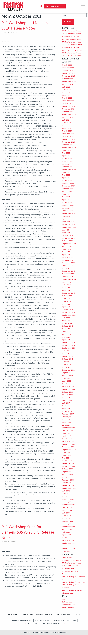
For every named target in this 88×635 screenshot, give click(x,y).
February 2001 (68, 521)
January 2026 (67, 70)
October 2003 (67, 469)
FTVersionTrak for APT (71, 571)
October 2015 (67, 296)
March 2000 (67, 538)
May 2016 (66, 288)
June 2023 (66, 150)
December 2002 (68, 485)
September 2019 (69, 227)
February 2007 (68, 414)
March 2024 (67, 131)
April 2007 (66, 408)
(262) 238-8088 (33, 623)
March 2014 (67, 323)
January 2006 (68, 425)
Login (77, 614)
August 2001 (67, 510)
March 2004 (67, 461)
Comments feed (68, 605)
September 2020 (69, 213)
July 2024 (66, 120)
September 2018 (69, 244)
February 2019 (68, 233)
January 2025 (67, 103)
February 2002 (68, 499)
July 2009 (66, 378)
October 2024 (67, 112)
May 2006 (66, 419)
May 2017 (66, 268)
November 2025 (68, 76)
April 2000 (66, 535)
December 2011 (68, 342)
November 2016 (68, 274)
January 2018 (67, 260)
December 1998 (68, 549)
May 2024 (66, 125)
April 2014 (66, 320)
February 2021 (68, 205)
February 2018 (68, 257)
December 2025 (68, 73)
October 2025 (67, 79)
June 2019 (66, 230)
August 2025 (67, 84)
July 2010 (66, 362)
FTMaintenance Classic (71, 560)
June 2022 (66, 172)
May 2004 (66, 458)
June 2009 (66, 381)
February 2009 (68, 386)
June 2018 (66, 249)
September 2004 (69, 450)
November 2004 (68, 447)
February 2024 (68, 134)
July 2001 (66, 513)
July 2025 (66, 87)
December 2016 (68, 271)
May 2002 (66, 496)
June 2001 (66, 516)
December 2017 (68, 263)
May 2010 (66, 367)
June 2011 (66, 351)
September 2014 (69, 315)
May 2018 (66, 252)
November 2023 (68, 142)
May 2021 (66, 197)
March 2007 (67, 411)
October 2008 (67, 392)
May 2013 (66, 329)
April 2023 (66, 156)
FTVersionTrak (68, 568)
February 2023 (68, 161)
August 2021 (67, 191)
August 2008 (67, 395)
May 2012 (66, 337)
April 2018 (66, 255)
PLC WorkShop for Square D (74, 582)
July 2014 (66, 318)
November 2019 (68, 224)
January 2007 (68, 417)
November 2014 (68, 312)
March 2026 (67, 65)
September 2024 (69, 114)
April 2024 (66, 128)
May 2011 (66, 353)
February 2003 (68, 480)
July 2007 (66, 403)
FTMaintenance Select (71, 563)
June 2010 (66, 365)
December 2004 (68, 444)
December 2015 (68, 293)
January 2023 (67, 164)
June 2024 (66, 123)
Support (12, 614)
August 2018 (67, 246)
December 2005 (68, 428)
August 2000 (67, 529)
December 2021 (68, 186)
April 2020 (66, 219)
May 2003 (66, 477)
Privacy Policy (44, 614)
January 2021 (67, 208)
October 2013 (67, 326)
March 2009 (67, 384)
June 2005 (66, 433)
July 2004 (66, 452)
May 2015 (66, 304)
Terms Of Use (63, 614)
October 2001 (67, 507)
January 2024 (68, 136)
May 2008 (66, 397)
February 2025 (68, 101)
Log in (64, 599)
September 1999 (69, 543)
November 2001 (68, 505)
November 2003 (68, 466)
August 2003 (67, 474)
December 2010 (68, 356)
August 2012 (67, 334)
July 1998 (66, 551)
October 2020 (67, 211)
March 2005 (67, 439)
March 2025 (67, 98)
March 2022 (67, 180)
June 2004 (66, 455)
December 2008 (68, 389)
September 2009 (69, 373)
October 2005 (67, 430)
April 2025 (66, 95)
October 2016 (67, 277)
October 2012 (67, 332)
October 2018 (67, 241)
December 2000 (68, 527)
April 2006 (66, 422)
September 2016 (69, 279)
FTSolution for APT (70, 566)
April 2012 (66, 340)
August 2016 (67, 282)
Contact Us (27, 614)
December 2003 (68, 463)
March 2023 (67, 158)
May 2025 (66, 92)
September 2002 (69, 488)
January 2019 (67, 235)
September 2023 (69, 147)
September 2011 (68, 348)
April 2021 (66, 200)
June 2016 (66, 285)
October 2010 (67, 359)
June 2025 (66, 90)
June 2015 (66, 301)
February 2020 (68, 222)
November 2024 (68, 109)
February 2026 (68, 68)
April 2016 (66, 290)
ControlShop (67, 557)
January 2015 (67, 310)
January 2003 (68, 483)
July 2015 (66, 298)
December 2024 (68, 106)
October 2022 (67, 167)
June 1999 (66, 546)
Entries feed (67, 602)
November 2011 (68, 345)
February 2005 (68, 441)
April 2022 (66, 178)
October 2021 (67, 189)
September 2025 (69, 81)
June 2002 (66, 494)
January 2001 (67, 524)
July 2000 (66, 532)
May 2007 (66, 406)
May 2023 (66, 153)
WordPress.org (68, 607)
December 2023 (68, 139)
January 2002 (68, 502)
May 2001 (66, 518)
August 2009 (67, 375)
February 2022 (68, 183)
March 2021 (67, 202)
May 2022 (66, 175)
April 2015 (66, 307)
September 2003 (69, 472)
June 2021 (66, 194)
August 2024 (67, 117)
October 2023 (67, 145)
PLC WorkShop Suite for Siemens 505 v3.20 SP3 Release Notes (28, 532)
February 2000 (68, 540)
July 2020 (66, 216)
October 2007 (67, 400)
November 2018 (68, 238)
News (64, 574)
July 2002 (66, 491)
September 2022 (69, 169)
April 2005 (66, 436)
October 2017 (67, 266)
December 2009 (68, 370)
